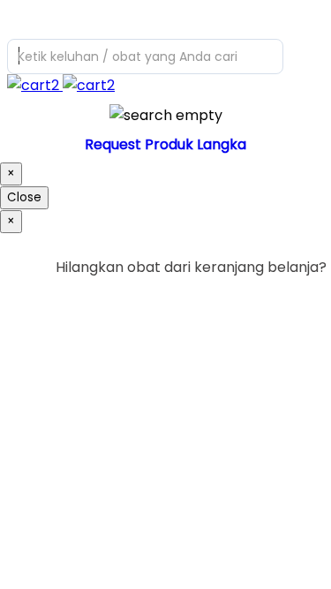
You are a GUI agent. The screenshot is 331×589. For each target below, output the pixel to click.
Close (24, 197)
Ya (268, 303)
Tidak (299, 303)
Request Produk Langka (165, 144)
